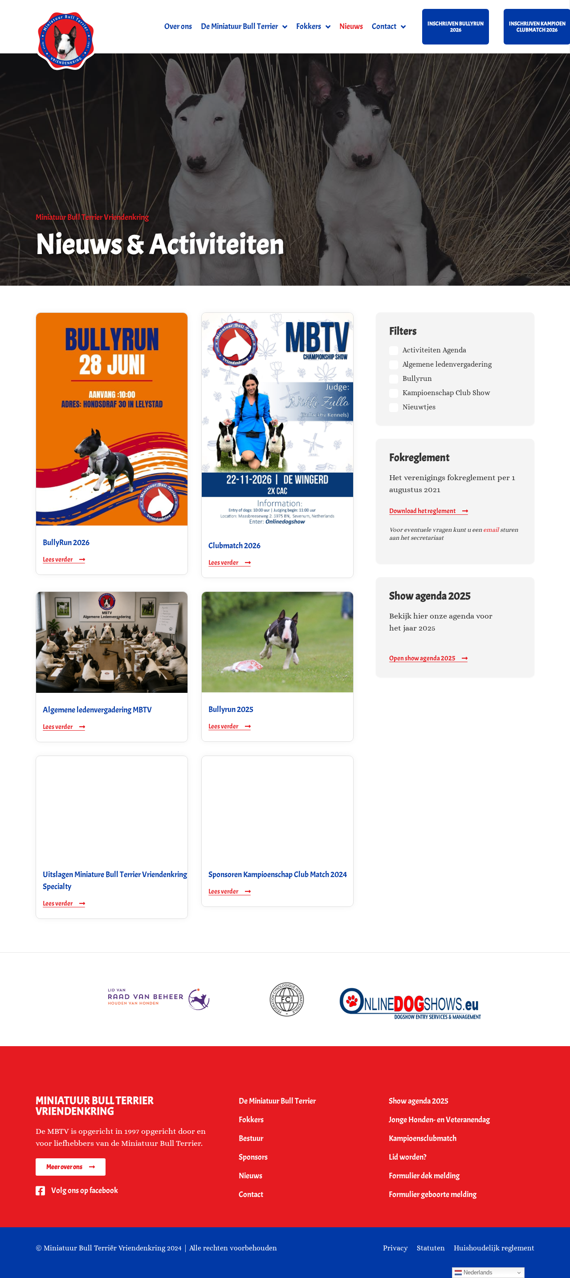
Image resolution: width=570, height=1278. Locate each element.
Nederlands (477, 1272)
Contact (384, 26)
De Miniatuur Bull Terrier (239, 26)
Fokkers (308, 26)
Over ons (178, 26)
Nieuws (351, 26)
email (491, 529)
